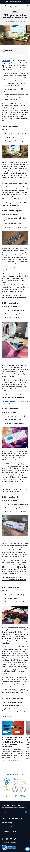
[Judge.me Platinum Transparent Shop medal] (15, 781)
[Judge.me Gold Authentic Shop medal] (23, 781)
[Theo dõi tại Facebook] (3, 839)
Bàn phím (15, 11)
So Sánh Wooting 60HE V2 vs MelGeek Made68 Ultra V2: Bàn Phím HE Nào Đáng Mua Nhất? (13, 742)
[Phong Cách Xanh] (15, 6)
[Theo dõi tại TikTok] (15, 839)
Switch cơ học (11, 274)
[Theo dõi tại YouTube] (11, 839)
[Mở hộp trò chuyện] (27, 849)
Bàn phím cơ (6, 61)
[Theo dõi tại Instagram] (7, 839)
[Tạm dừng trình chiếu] (26, 2)
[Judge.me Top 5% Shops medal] (15, 789)
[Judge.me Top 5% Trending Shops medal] (23, 789)
